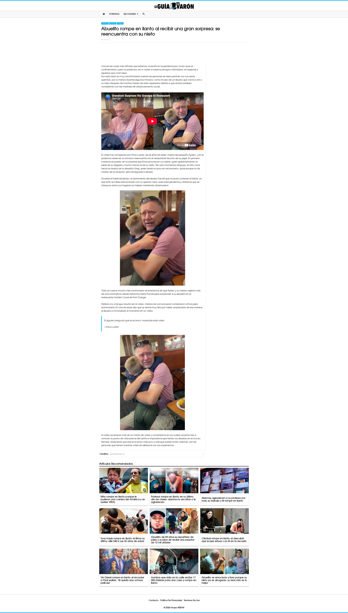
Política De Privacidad (171, 600)
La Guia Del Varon (174, 5)
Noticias (113, 23)
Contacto (153, 600)
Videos (120, 23)
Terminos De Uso (192, 600)
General (105, 23)
